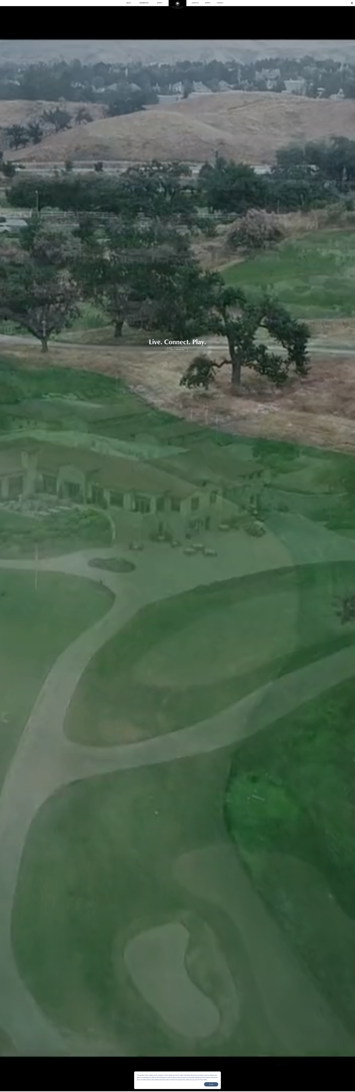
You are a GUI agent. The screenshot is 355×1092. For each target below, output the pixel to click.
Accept (211, 1084)
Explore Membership (177, 350)
